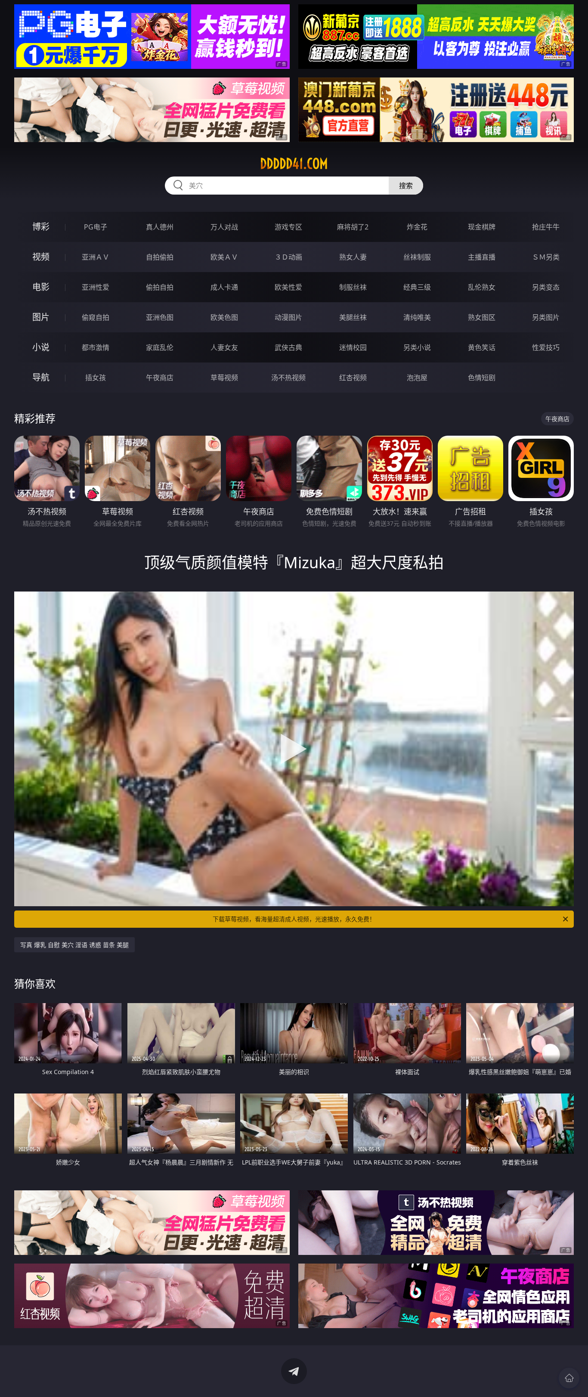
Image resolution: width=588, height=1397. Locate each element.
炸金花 (417, 227)
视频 (41, 257)
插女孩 (95, 377)
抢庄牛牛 (546, 227)
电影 (41, 287)
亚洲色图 (159, 317)
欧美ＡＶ (224, 257)
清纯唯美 (417, 317)
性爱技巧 (546, 347)
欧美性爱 (288, 287)
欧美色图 (224, 317)
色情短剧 (481, 377)
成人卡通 (224, 287)
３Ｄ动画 (288, 257)
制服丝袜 (353, 287)
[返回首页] (569, 1378)
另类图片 (546, 317)
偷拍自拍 (159, 287)
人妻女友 (224, 347)
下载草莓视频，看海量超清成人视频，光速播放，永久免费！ (294, 919)
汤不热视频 (288, 377)
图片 (41, 317)
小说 (41, 347)
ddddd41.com (294, 163)
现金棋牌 (481, 227)
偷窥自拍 (95, 317)
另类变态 (546, 287)
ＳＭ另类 (546, 257)
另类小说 (417, 347)
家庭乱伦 (159, 347)
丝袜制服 (417, 257)
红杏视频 (353, 377)
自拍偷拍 (159, 257)
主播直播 (481, 257)
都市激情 (95, 347)
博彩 (41, 226)
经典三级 (417, 287)
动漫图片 (288, 317)
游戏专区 (288, 227)
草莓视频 (224, 377)
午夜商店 (159, 377)
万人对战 (224, 227)
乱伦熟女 (481, 287)
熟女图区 (481, 317)
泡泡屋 (417, 377)
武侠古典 (288, 347)
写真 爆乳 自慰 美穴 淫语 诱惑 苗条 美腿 (74, 945)
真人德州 (159, 227)
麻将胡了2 (352, 227)
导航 (41, 377)
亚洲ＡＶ (95, 257)
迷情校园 (353, 347)
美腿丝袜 (353, 317)
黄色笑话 (481, 347)
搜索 (406, 185)
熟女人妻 (353, 257)
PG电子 (95, 227)
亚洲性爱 (95, 287)
